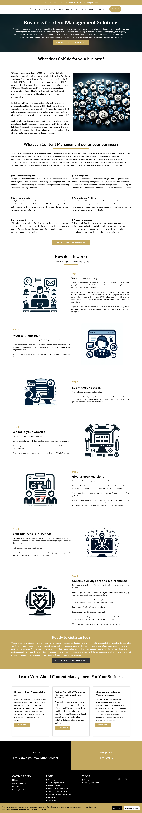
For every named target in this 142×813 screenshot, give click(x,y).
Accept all (117, 808)
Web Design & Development (57, 780)
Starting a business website (93, 780)
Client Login (52, 800)
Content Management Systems (58, 792)
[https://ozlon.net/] (29, 8)
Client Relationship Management (59, 794)
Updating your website (92, 783)
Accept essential (131, 808)
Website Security (54, 786)
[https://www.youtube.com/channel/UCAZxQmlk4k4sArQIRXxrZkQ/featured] (119, 779)
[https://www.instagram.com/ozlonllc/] (126, 779)
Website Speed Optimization (58, 789)
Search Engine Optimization (57, 783)
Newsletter (52, 797)
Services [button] (70, 10)
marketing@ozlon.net (19, 783)
